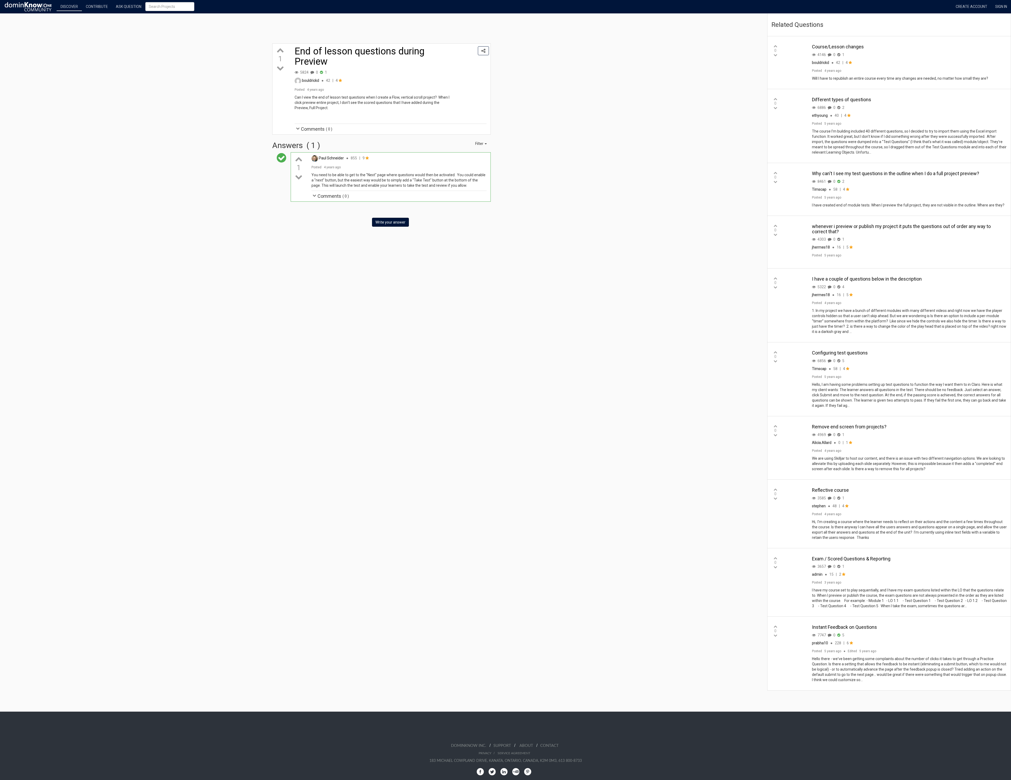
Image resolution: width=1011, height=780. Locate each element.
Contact (549, 746)
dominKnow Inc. (470, 746)
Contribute (97, 6)
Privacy (485, 753)
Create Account (971, 6)
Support (503, 746)
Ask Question (128, 6)
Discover (69, 6)
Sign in (1001, 6)
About (527, 746)
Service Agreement (514, 753)
